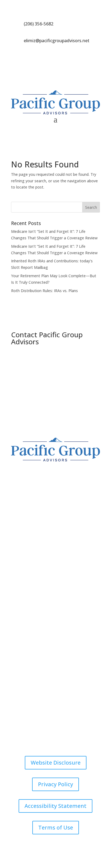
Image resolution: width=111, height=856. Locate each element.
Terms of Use (55, 827)
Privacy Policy (55, 784)
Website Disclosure (56, 762)
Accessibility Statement (55, 805)
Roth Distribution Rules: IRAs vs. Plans (44, 290)
